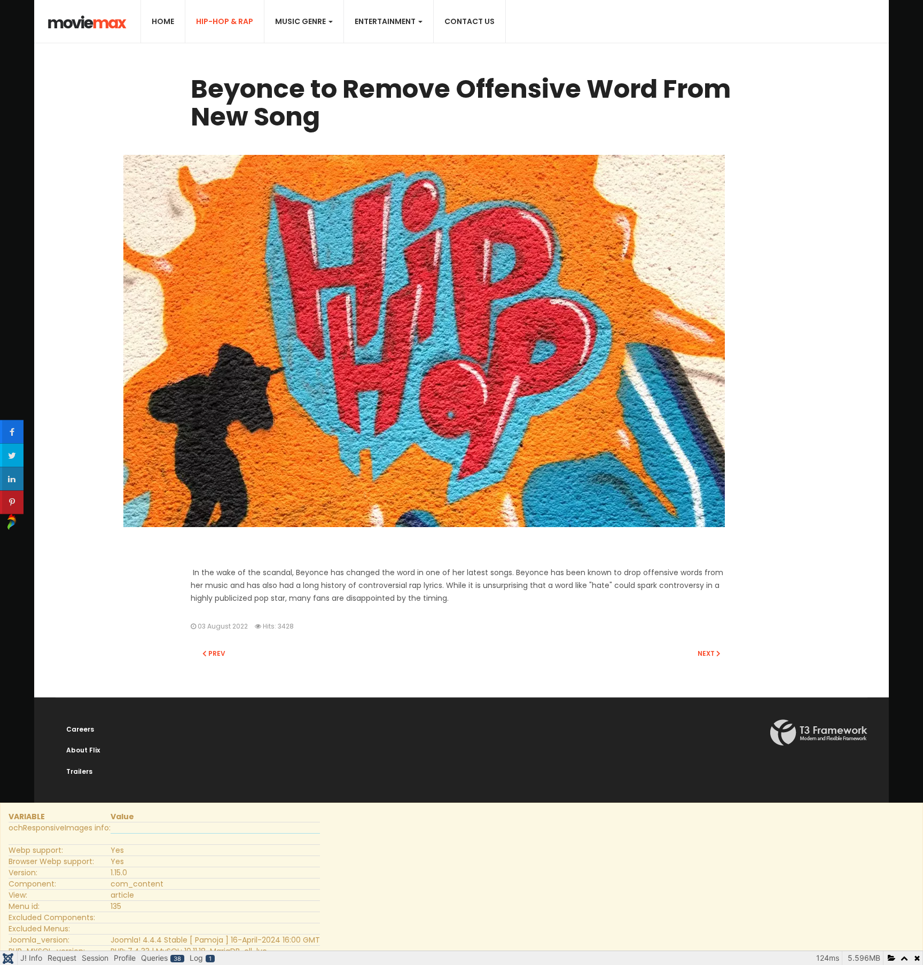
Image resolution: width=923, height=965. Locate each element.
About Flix (83, 750)
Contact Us (469, 21)
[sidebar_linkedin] (12, 478)
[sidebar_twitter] (12, 455)
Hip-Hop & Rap (224, 21)
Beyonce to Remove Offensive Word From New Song (461, 103)
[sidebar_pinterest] (12, 502)
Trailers (79, 771)
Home (163, 21)
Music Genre (301, 21)
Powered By (818, 732)
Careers (80, 729)
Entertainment (386, 21)
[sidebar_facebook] (12, 431)
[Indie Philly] (88, 22)
